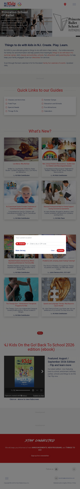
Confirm (60, 250)
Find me (22, 243)
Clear (53, 250)
